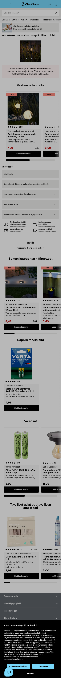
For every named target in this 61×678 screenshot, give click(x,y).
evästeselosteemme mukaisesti (17, 635)
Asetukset (8, 652)
